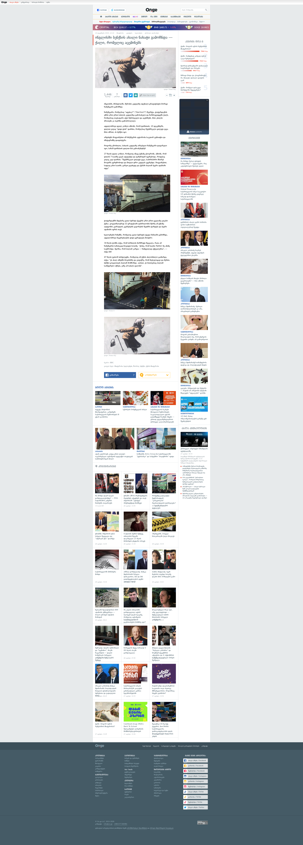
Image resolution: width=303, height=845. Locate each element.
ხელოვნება (138, 33)
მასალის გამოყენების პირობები (188, 746)
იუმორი (156, 785)
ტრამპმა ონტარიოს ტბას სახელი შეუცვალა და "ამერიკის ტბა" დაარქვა (107, 528)
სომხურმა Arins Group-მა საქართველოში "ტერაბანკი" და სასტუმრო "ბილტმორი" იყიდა (157, 443)
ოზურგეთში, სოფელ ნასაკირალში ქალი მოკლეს (164, 528)
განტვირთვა (25, 2)
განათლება (99, 780)
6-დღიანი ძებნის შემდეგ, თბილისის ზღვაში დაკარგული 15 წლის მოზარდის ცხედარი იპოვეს (135, 528)
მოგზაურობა (158, 775)
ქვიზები (164, 17)
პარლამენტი (99, 758)
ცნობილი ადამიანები (152, 33)
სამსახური (157, 788)
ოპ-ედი (153, 17)
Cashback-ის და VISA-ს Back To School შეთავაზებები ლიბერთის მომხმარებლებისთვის (135, 718)
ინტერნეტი (128, 775)
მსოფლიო (98, 763)
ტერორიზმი (99, 761)
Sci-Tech (128, 769)
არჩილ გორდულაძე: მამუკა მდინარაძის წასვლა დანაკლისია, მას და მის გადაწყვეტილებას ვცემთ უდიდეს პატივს (135, 566)
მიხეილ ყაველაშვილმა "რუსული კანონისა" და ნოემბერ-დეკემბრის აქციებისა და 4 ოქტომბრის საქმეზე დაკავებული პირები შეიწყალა (164, 642)
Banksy (136, 366)
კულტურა (129, 33)
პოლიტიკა (171, 22)
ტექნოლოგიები (130, 772)
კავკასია (98, 766)
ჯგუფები (103, 10)
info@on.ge (108, 824)
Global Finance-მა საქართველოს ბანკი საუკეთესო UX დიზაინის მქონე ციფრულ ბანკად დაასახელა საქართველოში (194, 185)
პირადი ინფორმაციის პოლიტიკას (161, 828)
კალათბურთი (129, 797)
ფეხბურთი (128, 792)
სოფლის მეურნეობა (131, 766)
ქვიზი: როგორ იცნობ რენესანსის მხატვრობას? (107, 718)
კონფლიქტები (100, 769)
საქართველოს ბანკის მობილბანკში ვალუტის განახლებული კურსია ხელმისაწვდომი (135, 680)
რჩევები (156, 796)
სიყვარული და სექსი (161, 790)
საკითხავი (175, 17)
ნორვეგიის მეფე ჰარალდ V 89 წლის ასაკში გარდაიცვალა (135, 642)
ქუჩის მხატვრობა (152, 366)
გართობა (157, 783)
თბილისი (98, 785)
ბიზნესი (127, 761)
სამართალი (99, 790)
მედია (97, 796)
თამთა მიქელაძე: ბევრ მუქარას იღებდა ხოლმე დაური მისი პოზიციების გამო (164, 566)
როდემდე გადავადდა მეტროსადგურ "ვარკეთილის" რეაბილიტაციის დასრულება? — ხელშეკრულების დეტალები (164, 490)
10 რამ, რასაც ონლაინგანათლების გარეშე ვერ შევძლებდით (194, 409)
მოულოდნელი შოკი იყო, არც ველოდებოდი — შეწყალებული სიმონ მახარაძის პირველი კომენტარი (164, 604)
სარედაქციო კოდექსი (168, 746)
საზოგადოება (182, 22)
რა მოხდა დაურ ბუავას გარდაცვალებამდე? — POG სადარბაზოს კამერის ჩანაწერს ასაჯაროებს (107, 490)
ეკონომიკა (193, 22)
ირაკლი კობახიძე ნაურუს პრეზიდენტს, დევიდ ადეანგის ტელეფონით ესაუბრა (194, 243)
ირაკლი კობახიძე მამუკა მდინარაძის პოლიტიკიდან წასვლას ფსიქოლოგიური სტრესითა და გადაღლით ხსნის (107, 680)
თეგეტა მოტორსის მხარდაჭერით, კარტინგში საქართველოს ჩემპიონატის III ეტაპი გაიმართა (109, 404)
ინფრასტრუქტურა (101, 793)
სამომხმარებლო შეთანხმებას (137, 828)
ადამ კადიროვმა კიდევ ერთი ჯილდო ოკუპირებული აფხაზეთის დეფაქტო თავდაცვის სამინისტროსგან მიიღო (116, 444)
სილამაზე (157, 772)
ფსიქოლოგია (158, 758)
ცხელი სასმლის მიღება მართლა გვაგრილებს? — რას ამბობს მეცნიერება (194, 272)
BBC (112, 363)
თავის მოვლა (158, 766)
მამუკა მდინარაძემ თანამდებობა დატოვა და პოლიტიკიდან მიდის (194, 354)
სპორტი (128, 789)
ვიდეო (144, 17)
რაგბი (127, 794)
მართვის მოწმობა (38, 2)
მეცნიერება (128, 777)
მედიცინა (157, 761)
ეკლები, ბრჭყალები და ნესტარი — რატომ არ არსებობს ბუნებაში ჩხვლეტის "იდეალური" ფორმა (194, 381)
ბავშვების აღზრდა (160, 763)
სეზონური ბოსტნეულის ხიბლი (137, 401)
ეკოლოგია (99, 777)
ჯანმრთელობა (161, 756)
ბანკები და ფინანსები (132, 758)
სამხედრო (98, 771)
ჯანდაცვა (98, 783)
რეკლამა (198, 17)
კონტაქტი (205, 746)
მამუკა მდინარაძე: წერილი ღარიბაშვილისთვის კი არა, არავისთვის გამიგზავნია (194, 300)
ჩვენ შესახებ (147, 746)
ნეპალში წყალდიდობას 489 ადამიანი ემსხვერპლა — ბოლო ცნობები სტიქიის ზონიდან (107, 604)
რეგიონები (99, 788)
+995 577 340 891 (120, 824)
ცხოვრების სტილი (162, 769)
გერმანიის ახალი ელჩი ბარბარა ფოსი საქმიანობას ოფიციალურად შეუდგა (194, 215)
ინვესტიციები (119, 10)
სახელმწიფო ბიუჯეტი (132, 763)
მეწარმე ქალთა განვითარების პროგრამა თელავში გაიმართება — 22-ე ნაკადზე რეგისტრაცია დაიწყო (195, 496)
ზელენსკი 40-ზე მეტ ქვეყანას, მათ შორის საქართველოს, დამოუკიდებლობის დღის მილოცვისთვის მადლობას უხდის (164, 718)
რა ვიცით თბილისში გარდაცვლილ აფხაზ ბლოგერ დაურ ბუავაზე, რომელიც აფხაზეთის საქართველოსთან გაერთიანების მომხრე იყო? (135, 604)
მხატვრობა (120, 33)
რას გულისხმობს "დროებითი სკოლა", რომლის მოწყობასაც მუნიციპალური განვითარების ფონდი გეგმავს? (193, 481)
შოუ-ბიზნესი (129, 786)
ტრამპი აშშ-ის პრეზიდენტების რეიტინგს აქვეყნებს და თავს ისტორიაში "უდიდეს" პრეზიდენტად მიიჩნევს (135, 490)
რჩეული (187, 17)
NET (135, 17)
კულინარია (158, 780)
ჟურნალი (125, 17)
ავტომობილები (159, 777)
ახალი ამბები (14, 2)
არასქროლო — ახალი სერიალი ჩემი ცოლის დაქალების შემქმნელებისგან (194, 489)
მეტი (201, 22)
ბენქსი (142, 366)
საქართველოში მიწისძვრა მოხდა (107, 566)
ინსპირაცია (158, 793)
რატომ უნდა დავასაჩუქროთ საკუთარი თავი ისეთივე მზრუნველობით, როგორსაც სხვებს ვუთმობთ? (164, 680)
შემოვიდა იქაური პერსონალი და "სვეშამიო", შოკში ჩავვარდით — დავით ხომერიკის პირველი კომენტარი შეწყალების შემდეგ (107, 642)
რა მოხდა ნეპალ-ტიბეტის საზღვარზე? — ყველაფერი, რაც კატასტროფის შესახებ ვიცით (194, 154)
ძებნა (48, 2)
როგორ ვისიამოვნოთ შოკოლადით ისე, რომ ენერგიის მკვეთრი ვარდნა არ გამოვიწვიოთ (194, 328)
